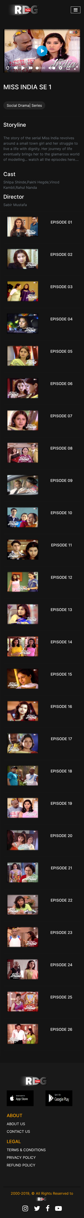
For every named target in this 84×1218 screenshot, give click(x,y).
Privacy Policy (21, 1157)
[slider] (37, 68)
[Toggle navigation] (75, 10)
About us (16, 1124)
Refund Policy (21, 1165)
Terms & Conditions (26, 1150)
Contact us (18, 1131)
